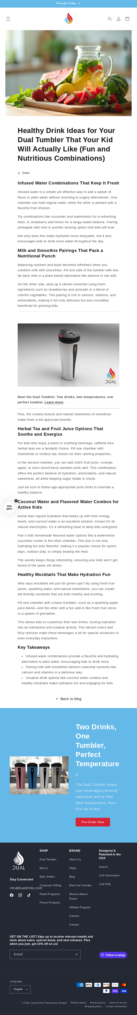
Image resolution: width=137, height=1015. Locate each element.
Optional (77, 521)
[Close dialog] (130, 463)
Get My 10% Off (101, 536)
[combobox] (77, 527)
